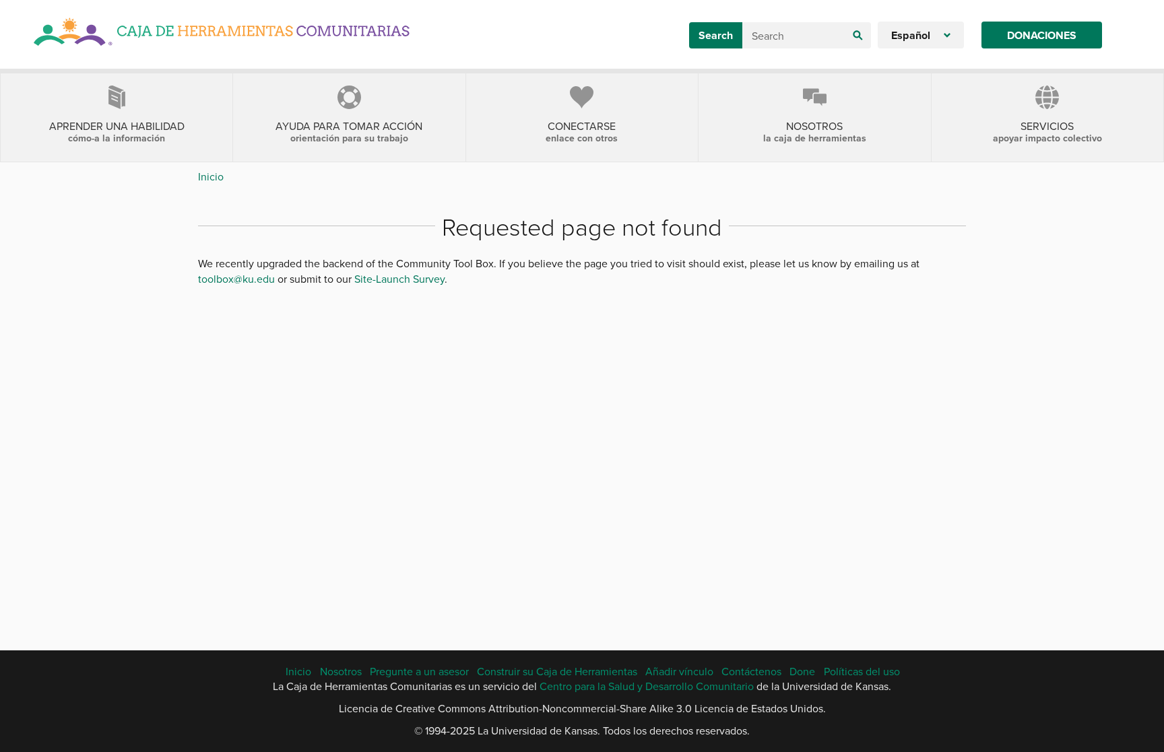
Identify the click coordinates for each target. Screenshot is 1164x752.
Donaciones (1041, 35)
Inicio (211, 176)
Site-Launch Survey (399, 278)
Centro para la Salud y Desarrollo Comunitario (647, 686)
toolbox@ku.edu (236, 278)
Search (716, 35)
